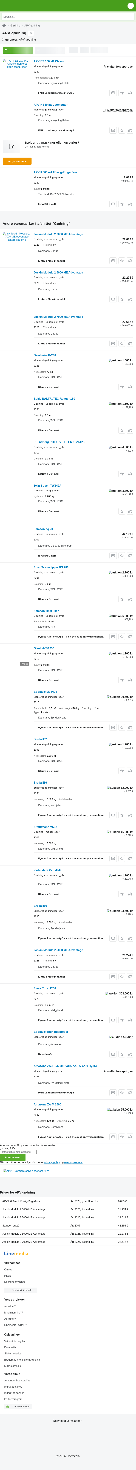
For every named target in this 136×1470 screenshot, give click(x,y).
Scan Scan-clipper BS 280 (51, 567)
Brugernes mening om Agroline (22, 1359)
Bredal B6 (40, 782)
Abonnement (13, 1157)
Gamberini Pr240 (45, 355)
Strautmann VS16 (45, 826)
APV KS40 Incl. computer (50, 104)
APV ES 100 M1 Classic (49, 61)
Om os (8, 1269)
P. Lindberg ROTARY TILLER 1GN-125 (59, 442)
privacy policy (52, 1162)
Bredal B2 (40, 739)
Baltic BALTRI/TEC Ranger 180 (54, 398)
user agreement (73, 1162)
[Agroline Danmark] (23, 5)
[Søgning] (130, 16)
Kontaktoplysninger (15, 1281)
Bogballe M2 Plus (45, 691)
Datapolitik (10, 1347)
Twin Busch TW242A (47, 485)
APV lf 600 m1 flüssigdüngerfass (55, 172)
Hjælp (7, 1275)
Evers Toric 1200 (45, 988)
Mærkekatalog (12, 1365)
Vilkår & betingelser (15, 1341)
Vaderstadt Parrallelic (48, 870)
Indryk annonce (17, 161)
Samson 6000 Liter (46, 610)
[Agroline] (4, 25)
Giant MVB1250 (44, 648)
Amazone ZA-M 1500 (47, 1104)
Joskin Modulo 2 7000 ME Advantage (58, 234)
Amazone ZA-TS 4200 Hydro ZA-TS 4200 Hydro (65, 1066)
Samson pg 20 (43, 529)
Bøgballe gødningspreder (51, 1031)
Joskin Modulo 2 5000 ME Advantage (58, 272)
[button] (130, 5)
